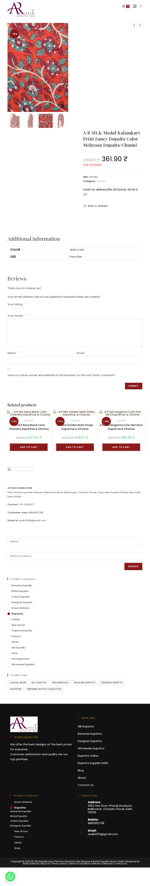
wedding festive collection (44, 689)
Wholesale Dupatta (23, 664)
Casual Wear (18, 682)
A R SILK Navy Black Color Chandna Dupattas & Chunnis (29, 427)
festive (16, 619)
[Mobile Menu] (133, 6)
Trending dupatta (112, 682)
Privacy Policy (59, 863)
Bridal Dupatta (20, 591)
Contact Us (85, 785)
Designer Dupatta (22, 602)
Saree (15, 642)
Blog (81, 770)
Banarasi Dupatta (22, 585)
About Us (45, 863)
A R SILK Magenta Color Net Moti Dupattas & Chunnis (121, 427)
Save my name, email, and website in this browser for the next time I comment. (62, 375)
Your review (16, 316)
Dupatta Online (88, 756)
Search (133, 566)
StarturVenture (31, 863)
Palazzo (16, 636)
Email (81, 353)
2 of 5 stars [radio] (12, 308)
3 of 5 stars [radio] (16, 308)
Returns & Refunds (102, 863)
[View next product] (139, 25)
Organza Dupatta (22, 630)
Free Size (76, 257)
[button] (63, 69)
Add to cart (29, 447)
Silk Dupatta (18, 647)
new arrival (18, 625)
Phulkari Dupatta (84, 682)
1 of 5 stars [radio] (9, 308)
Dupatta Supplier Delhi (93, 763)
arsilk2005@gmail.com (103, 834)
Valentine (15, 689)
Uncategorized (20, 658)
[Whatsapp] (10, 876)
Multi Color (77, 250)
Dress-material (20, 608)
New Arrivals (60, 682)
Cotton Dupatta (21, 597)
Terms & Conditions (80, 863)
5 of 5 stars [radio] (23, 308)
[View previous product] (134, 25)
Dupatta (101, 181)
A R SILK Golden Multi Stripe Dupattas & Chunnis (75, 427)
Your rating (16, 304)
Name (13, 353)
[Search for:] (139, 6)
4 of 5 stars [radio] (19, 308)
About (82, 778)
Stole (15, 653)
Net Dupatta (39, 682)
